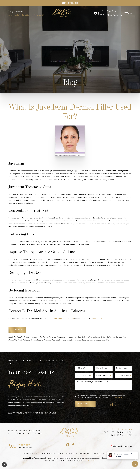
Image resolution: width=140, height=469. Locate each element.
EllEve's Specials (70, 3)
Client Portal (113, 15)
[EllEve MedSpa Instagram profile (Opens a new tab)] (67, 444)
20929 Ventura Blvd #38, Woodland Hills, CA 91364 (32, 413)
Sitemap (61, 453)
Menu (130, 13)
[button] (95, 13)
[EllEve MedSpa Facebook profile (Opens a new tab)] (73, 444)
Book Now (112, 11)
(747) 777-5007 (15, 12)
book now (83, 404)
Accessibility (84, 453)
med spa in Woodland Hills (64, 318)
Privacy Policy (119, 397)
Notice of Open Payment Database (104, 453)
